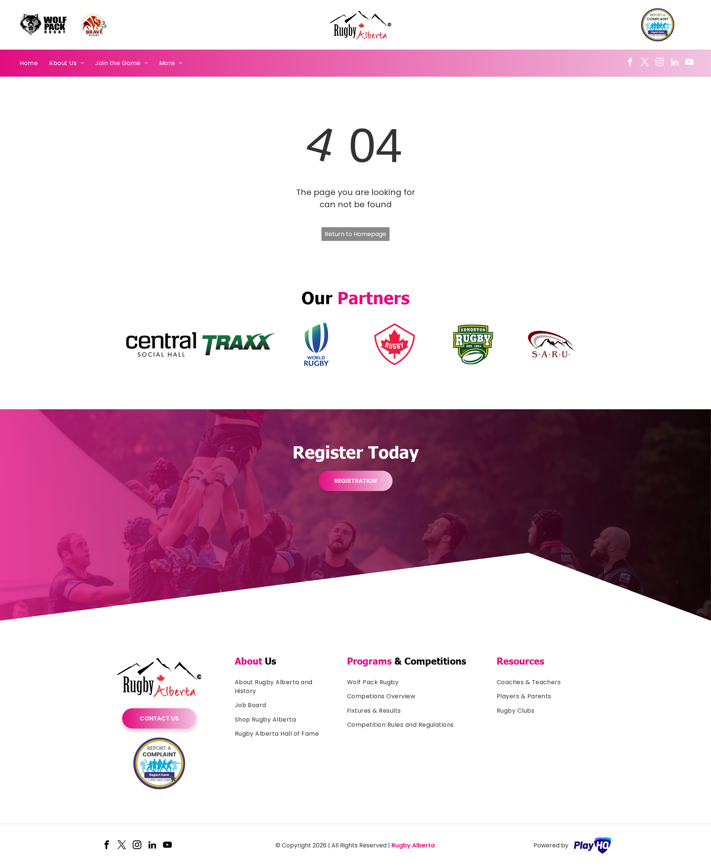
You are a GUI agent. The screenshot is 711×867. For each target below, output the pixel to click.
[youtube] (689, 63)
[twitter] (644, 63)
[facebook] (630, 63)
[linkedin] (674, 63)
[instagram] (659, 63)
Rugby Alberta (413, 845)
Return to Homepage (355, 234)
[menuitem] (28, 63)
